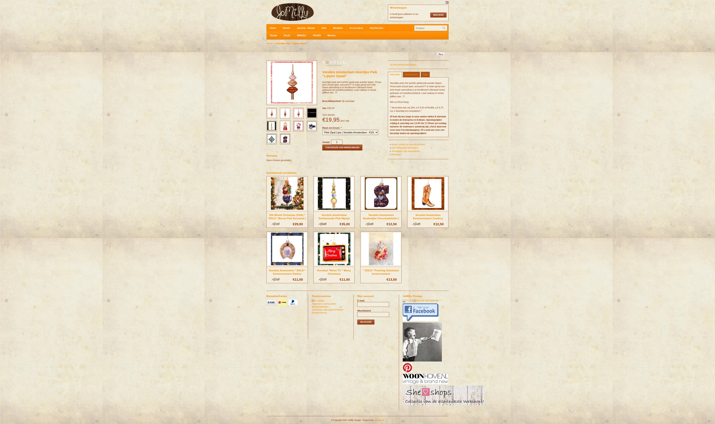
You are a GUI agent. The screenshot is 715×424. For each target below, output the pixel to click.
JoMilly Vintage (303, 12)
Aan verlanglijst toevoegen (404, 148)
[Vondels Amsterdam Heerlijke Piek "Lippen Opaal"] (271, 116)
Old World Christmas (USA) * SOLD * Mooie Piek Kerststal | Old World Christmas (287, 218)
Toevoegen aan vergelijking (406, 151)
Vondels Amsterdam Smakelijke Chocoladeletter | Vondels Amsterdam (381, 218)
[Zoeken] (443, 28)
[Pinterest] (408, 372)
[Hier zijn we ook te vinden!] (426, 384)
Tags (425, 74)
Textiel (273, 35)
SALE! (287, 35)
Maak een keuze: (332, 128)
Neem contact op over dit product (408, 144)
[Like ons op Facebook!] (421, 321)
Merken (332, 35)
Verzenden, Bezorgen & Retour (327, 310)
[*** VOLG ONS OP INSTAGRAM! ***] (423, 300)
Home (273, 28)
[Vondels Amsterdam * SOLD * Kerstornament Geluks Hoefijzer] (287, 265)
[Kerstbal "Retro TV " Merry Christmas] (334, 265)
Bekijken (438, 15)
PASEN (317, 35)
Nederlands (447, 2)
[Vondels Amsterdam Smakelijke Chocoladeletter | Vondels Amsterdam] (380, 210)
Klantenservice (319, 312)
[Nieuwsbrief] (423, 361)
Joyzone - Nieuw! (306, 28)
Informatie (395, 74)
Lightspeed (379, 420)
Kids (324, 28)
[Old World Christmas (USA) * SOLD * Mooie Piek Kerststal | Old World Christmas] (287, 210)
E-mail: (361, 300)
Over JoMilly (318, 301)
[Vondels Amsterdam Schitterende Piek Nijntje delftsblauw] (334, 210)
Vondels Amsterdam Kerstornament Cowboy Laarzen (428, 218)
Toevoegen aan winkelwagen (342, 147)
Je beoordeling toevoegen (403, 64)
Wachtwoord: (364, 310)
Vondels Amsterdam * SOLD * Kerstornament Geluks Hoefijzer (287, 274)
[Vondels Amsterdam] (333, 65)
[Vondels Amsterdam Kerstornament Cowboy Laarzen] (427, 210)
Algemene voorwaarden (324, 304)
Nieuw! (286, 28)
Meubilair (338, 28)
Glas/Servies (376, 28)
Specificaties (411, 74)
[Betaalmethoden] (271, 305)
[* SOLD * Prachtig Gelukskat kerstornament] (380, 265)
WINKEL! (301, 35)
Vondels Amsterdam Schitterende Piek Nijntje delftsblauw (334, 218)
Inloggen (365, 322)
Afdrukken (396, 154)
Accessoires (356, 28)
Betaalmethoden (320, 307)
